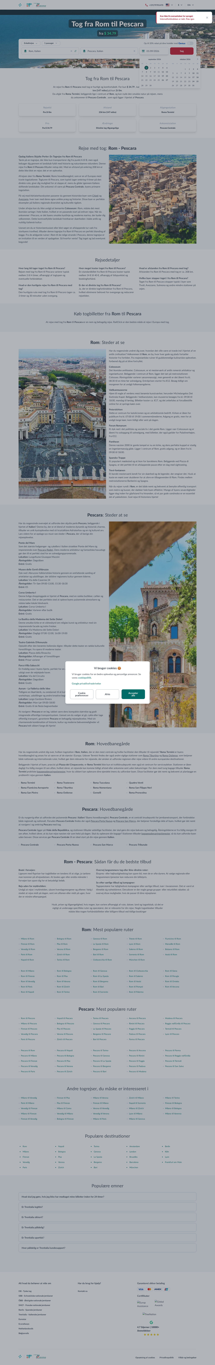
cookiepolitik (84, 677)
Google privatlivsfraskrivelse (86, 683)
